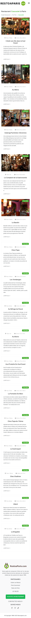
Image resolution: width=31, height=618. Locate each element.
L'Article (6, 59)
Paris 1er (9, 174)
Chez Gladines (15, 476)
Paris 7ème (9, 390)
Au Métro (15, 90)
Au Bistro (15, 337)
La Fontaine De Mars (15, 394)
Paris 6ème (9, 501)
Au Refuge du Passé (15, 309)
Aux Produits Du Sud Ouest (16, 364)
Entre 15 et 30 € (21, 86)
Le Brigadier (15, 532)
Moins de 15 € (21, 473)
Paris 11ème (9, 129)
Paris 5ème (9, 306)
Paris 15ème (9, 445)
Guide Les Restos (15, 582)
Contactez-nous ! (15, 601)
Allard (15, 504)
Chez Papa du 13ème (15, 421)
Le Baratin (15, 222)
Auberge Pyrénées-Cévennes (15, 133)
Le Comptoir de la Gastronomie (15, 178)
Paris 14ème (9, 86)
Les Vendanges (15, 279)
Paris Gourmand (15, 585)
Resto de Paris (15, 588)
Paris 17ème (9, 38)
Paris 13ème (9, 219)
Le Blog (15, 591)
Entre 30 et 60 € (21, 38)
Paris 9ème (9, 528)
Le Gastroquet (15, 449)
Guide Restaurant (5, 15)
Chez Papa (15, 250)
